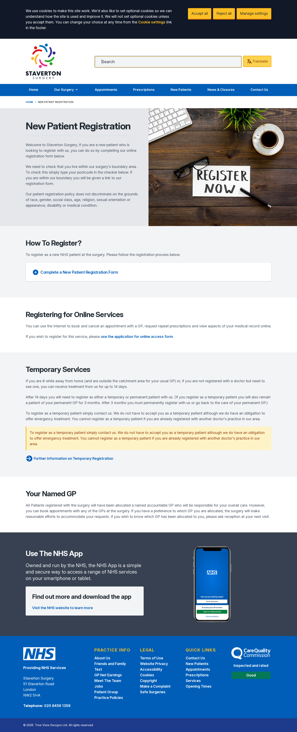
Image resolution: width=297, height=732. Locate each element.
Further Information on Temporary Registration (73, 458)
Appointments (106, 90)
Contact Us (259, 90)
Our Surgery (64, 90)
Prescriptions (144, 90)
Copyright (148, 681)
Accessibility (151, 669)
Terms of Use (151, 658)
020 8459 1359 (57, 706)
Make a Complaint (155, 686)
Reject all (224, 13)
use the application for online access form (137, 336)
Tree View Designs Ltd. (51, 725)
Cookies (147, 675)
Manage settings (254, 13)
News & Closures (221, 90)
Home (33, 90)
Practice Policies (108, 697)
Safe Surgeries (152, 692)
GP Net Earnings (108, 675)
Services (193, 681)
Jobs (98, 686)
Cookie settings (151, 22)
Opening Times (199, 686)
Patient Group (106, 692)
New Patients (181, 90)
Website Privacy (154, 664)
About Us (102, 658)
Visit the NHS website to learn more (62, 608)
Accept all (199, 13)
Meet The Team (107, 681)
